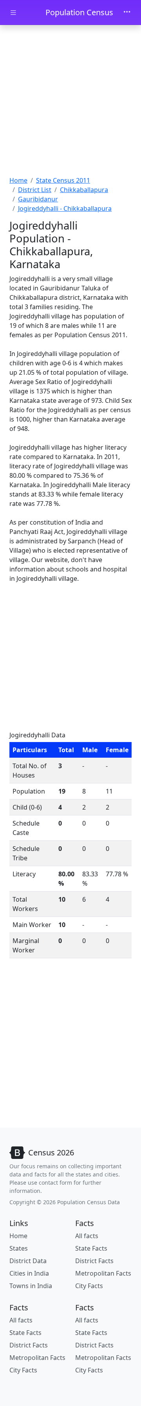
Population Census (79, 12)
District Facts (94, 1261)
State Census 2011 (63, 180)
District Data (28, 1261)
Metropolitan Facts (103, 1273)
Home (18, 180)
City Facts (89, 1285)
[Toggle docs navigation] (13, 12)
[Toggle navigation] (127, 12)
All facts (86, 1236)
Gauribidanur (38, 199)
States (18, 1248)
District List (34, 189)
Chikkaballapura (84, 189)
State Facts (91, 1248)
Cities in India (29, 1273)
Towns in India (30, 1285)
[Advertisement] (70, 101)
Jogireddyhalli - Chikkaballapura (65, 208)
